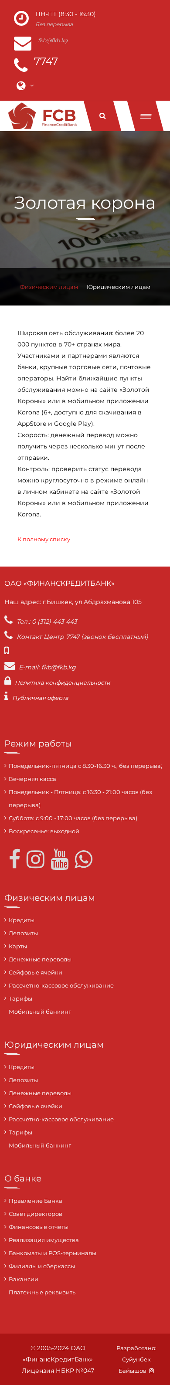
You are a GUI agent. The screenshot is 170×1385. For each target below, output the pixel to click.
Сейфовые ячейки (35, 972)
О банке (22, 1178)
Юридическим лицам (118, 286)
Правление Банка (35, 1200)
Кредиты (21, 920)
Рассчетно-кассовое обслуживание (61, 985)
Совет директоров (35, 1213)
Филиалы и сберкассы (42, 1266)
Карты (18, 946)
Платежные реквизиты (43, 1292)
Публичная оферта (40, 697)
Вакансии (23, 1279)
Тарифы (20, 998)
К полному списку (43, 539)
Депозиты (23, 933)
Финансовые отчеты (38, 1226)
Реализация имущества (44, 1239)
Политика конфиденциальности (62, 682)
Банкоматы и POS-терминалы (52, 1252)
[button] (145, 116)
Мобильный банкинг (40, 1011)
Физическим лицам (49, 286)
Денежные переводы (40, 959)
